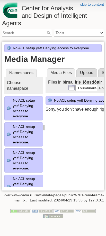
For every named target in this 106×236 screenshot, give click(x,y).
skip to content (92, 4)
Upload (86, 72)
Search (49, 33)
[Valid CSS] (85, 211)
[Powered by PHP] (42, 211)
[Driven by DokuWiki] (53, 216)
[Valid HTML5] (64, 211)
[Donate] (20, 211)
